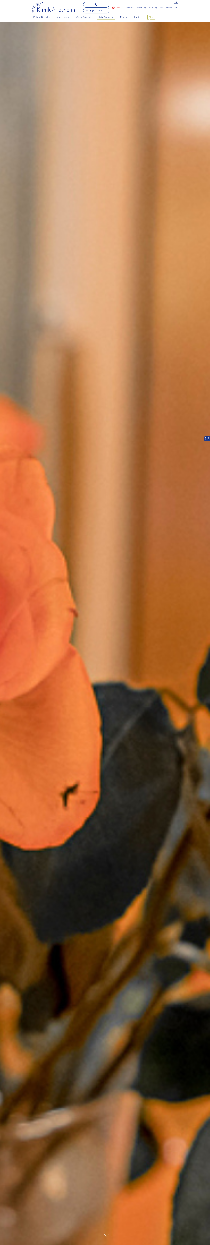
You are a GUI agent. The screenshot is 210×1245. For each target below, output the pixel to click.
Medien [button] (123, 17)
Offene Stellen (129, 7)
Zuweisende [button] (63, 17)
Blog (151, 17)
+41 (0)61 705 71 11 (96, 10)
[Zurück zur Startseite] (53, 7)
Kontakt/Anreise (172, 7)
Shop (161, 7)
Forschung (153, 7)
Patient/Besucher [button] (41, 17)
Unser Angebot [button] (83, 17)
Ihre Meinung (141, 7)
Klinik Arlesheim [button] (106, 17)
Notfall (118, 7)
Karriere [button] (138, 17)
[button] (207, 438)
